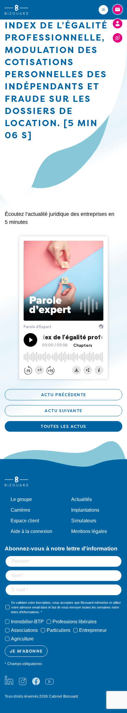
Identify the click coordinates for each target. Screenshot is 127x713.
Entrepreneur (93, 630)
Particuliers (58, 630)
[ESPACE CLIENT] (117, 23)
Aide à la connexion (31, 531)
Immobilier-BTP (27, 621)
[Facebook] (36, 680)
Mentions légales (89, 531)
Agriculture (22, 638)
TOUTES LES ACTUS (63, 426)
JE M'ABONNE (26, 651)
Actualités (81, 499)
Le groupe (21, 499)
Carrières (20, 510)
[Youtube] (49, 680)
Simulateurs (83, 520)
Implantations (85, 510)
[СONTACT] (117, 9)
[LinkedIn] (9, 680)
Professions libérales (75, 621)
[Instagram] (22, 680)
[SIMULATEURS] (117, 38)
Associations (24, 630)
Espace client (25, 520)
